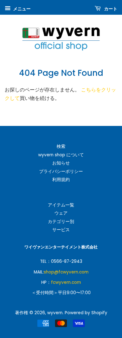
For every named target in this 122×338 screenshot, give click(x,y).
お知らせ (61, 163)
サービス (61, 230)
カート (110, 9)
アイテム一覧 (61, 205)
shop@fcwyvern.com (66, 272)
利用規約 (61, 180)
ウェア (61, 213)
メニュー (21, 9)
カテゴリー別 (61, 222)
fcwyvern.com (66, 282)
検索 (61, 146)
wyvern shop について (61, 155)
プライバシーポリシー (61, 171)
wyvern (55, 313)
